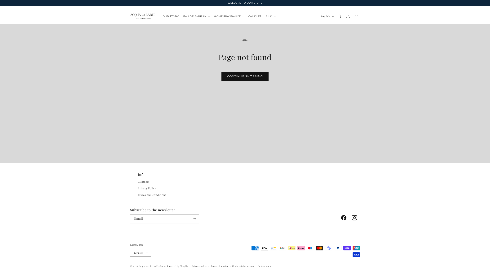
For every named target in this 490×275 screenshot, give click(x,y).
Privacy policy (199, 265)
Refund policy (265, 265)
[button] (196, 16)
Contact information (243, 265)
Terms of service (220, 265)
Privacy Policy (147, 188)
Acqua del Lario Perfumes (152, 266)
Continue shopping (245, 76)
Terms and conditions (152, 195)
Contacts (143, 181)
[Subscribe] (194, 218)
